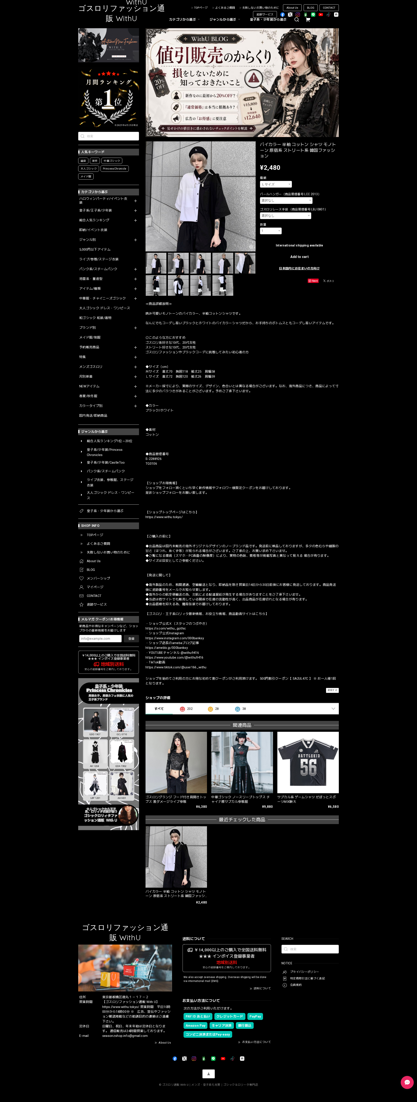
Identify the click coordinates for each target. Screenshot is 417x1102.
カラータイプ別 (91, 406)
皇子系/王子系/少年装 (95, 210)
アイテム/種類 (90, 289)
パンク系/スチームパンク (98, 269)
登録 (131, 638)
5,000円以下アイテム (95, 249)
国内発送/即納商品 (93, 416)
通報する (332, 690)
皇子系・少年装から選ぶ (268, 19)
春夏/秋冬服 (88, 396)
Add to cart (299, 257)
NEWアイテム (89, 386)
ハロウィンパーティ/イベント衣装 (103, 201)
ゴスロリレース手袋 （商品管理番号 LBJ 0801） (294, 209)
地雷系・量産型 (91, 279)
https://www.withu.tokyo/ (164, 517)
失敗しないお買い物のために (260, 7)
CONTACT (329, 7)
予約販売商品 (89, 347)
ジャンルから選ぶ (223, 19)
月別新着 (86, 376)
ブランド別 (87, 328)
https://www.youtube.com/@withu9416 (175, 657)
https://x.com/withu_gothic (166, 628)
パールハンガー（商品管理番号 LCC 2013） (290, 194)
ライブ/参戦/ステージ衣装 (99, 259)
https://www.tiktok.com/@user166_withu (176, 667)
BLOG (310, 7)
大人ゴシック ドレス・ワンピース (104, 308)
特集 (82, 357)
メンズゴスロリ (91, 367)
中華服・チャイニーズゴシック (102, 298)
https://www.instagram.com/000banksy (175, 638)
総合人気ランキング (94, 220)
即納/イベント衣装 (93, 230)
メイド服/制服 (90, 337)
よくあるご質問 (225, 7)
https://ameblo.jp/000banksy (167, 648)
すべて (159, 708)
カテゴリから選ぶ (182, 19)
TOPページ (201, 7)
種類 (263, 178)
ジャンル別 (87, 240)
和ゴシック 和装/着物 (95, 318)
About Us (292, 7)
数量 (263, 224)
